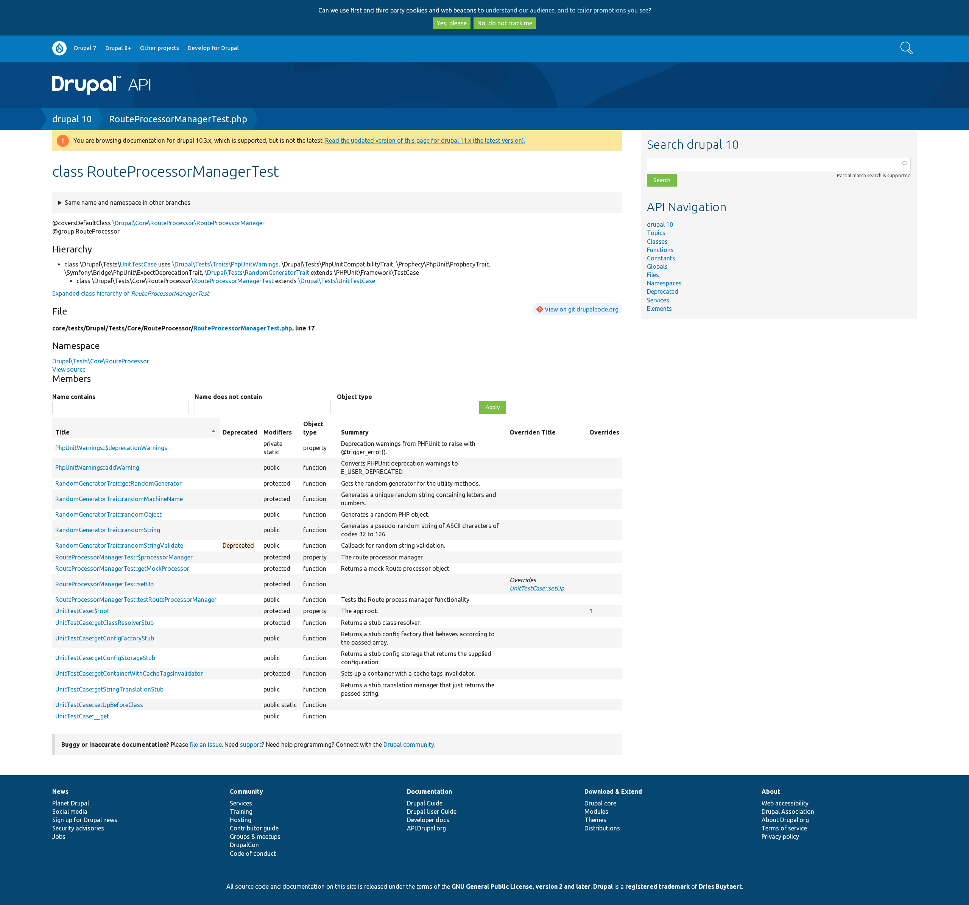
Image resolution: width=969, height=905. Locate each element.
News (60, 791)
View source (69, 369)
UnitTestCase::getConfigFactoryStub (104, 638)
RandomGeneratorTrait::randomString (107, 529)
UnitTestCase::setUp (536, 588)
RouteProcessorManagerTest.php (178, 119)
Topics (656, 232)
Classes (657, 241)
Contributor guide (254, 828)
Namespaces (664, 283)
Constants (661, 258)
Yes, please (452, 23)
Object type (354, 396)
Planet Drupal (70, 803)
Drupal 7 (85, 48)
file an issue (206, 744)
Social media (69, 811)
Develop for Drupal (213, 48)
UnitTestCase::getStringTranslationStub (109, 689)
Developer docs (428, 819)
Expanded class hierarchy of (130, 293)
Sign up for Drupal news (84, 819)
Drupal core (600, 803)
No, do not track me (504, 23)
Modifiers (277, 432)
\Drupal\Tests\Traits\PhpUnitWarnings (225, 264)
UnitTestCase (138, 264)
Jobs (58, 836)
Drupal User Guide (431, 811)
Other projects (159, 48)
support (251, 744)
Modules (596, 811)
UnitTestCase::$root (82, 610)
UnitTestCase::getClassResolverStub (104, 622)
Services (658, 300)
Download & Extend (613, 791)
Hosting (240, 819)
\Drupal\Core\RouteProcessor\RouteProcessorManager (188, 223)
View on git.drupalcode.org (581, 309)
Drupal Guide (424, 803)
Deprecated (662, 291)
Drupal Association (788, 811)
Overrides (604, 432)
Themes (595, 819)
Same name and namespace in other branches (127, 202)
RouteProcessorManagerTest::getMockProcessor (122, 568)
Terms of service (784, 828)
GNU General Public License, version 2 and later (521, 886)
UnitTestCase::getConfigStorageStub (105, 657)
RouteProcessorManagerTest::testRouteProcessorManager (136, 599)
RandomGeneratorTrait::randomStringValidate (119, 545)
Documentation (429, 791)
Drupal (603, 886)
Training (241, 811)
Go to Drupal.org (59, 48)
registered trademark (657, 886)
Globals (657, 266)
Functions (660, 249)
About (771, 791)
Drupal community (408, 744)
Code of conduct (253, 853)
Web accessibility (785, 803)
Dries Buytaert (720, 886)
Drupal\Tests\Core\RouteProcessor (100, 361)
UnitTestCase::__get (82, 716)
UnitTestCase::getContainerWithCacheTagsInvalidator (129, 673)
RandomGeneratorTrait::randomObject (108, 514)
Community (246, 791)
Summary (355, 432)
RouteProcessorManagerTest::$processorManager (124, 557)
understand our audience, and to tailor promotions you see (567, 10)
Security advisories (78, 828)
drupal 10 (72, 119)
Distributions (602, 828)
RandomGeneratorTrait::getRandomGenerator (118, 483)
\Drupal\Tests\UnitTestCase (336, 280)
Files (653, 274)
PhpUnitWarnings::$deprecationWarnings (111, 447)
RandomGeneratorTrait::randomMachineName (119, 498)
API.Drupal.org (426, 828)
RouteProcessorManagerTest (233, 280)
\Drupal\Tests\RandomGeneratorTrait (257, 272)
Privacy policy (780, 836)
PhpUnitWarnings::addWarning (97, 467)
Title (136, 432)
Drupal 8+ (118, 48)
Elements (659, 308)
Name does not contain (228, 396)
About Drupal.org (785, 819)
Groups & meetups (255, 836)
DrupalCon (244, 844)
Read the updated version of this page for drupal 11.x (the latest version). (425, 140)
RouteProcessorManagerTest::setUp (104, 584)
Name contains (73, 396)
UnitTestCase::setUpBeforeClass (99, 704)
